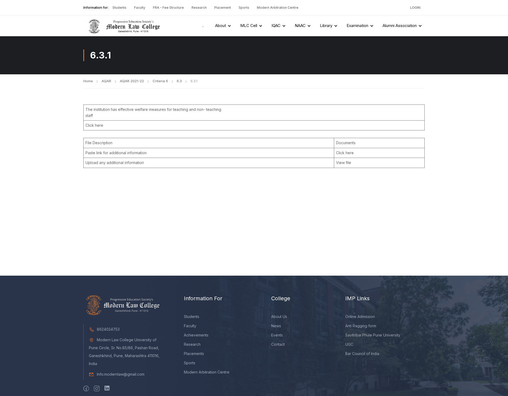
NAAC (300, 25)
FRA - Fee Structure (168, 8)
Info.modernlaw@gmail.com (120, 374)
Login (415, 7)
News (276, 326)
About (220, 25)
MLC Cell (248, 25)
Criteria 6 (160, 81)
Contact (278, 344)
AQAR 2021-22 (132, 81)
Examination (357, 25)
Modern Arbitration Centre (277, 8)
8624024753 (108, 329)
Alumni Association (400, 25)
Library (326, 25)
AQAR (106, 81)
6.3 (179, 81)
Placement (222, 8)
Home (88, 81)
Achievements (196, 335)
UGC (349, 344)
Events (277, 335)
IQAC (275, 25)
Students (119, 8)
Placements (194, 353)
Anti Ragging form (360, 326)
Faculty (139, 8)
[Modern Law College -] (123, 26)
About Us (279, 316)
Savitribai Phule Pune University (372, 335)
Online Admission (360, 316)
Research (199, 8)
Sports (244, 8)
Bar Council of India (362, 353)
